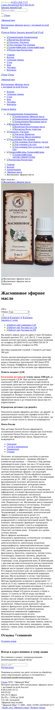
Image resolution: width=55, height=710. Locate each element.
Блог (9, 65)
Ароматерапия (14, 169)
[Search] (2, 13)
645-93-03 (26, 5)
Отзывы (11, 451)
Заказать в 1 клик (9, 320)
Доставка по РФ (28, 330)
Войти (12, 32)
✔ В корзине (26, 317)
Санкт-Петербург (9, 5)
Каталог (11, 57)
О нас (9, 62)
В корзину (14, 317)
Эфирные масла (14, 172)
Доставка (11, 67)
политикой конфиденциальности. (17, 677)
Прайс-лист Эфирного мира (15, 707)
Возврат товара (38, 707)
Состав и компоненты (17, 446)
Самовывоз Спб (28, 325)
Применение (13, 449)
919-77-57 (19, 2)
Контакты (11, 70)
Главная (10, 54)
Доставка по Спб (28, 327)
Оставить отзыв (8, 641)
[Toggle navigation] (2, 16)
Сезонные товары (15, 60)
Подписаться (7, 667)
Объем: (4, 312)
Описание (11, 444)
